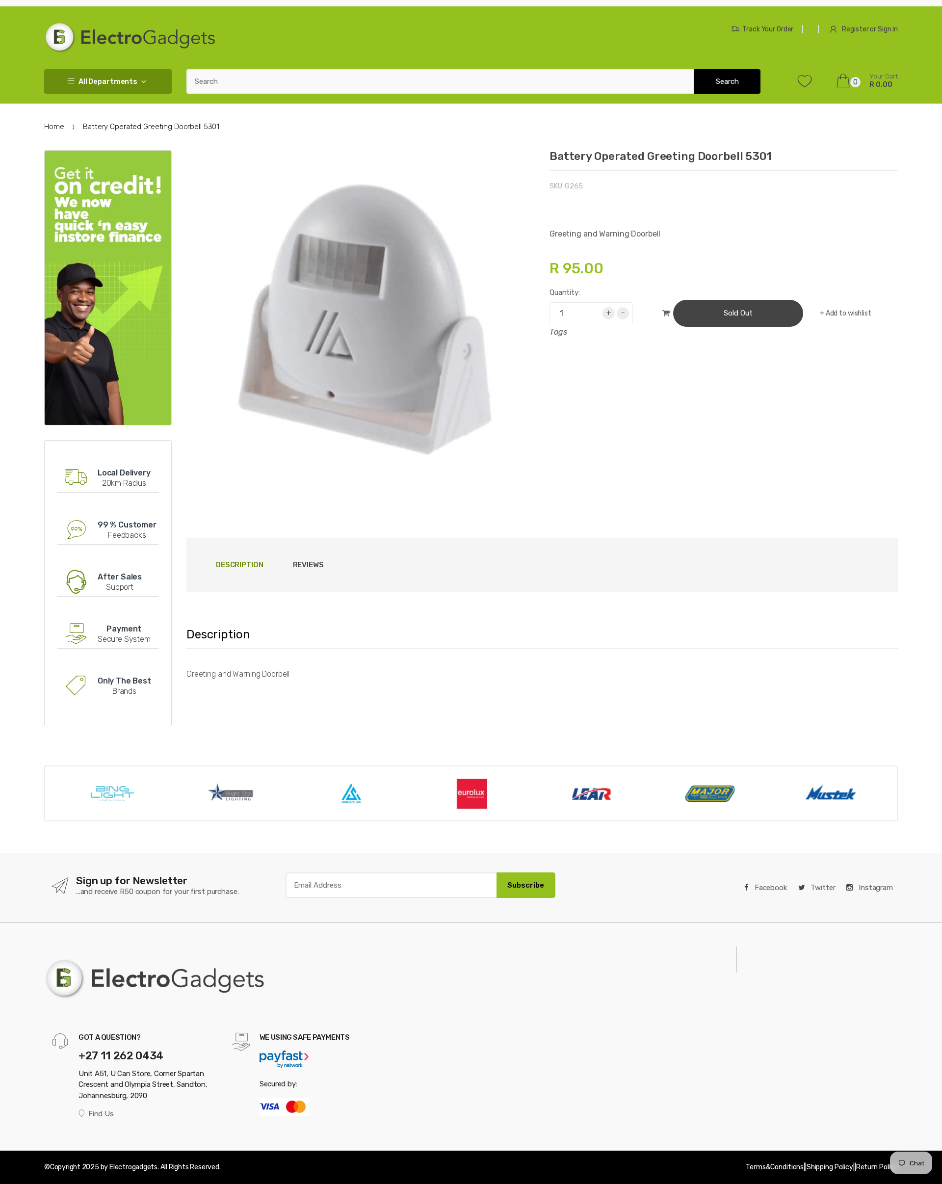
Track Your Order (767, 29)
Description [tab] (239, 564)
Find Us (100, 1113)
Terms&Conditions (775, 1167)
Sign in (888, 29)
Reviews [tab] (308, 564)
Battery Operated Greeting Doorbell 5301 (661, 156)
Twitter (822, 887)
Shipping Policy (830, 1167)
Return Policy (877, 1167)
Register (855, 29)
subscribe (525, 885)
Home (54, 126)
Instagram (875, 887)
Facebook (770, 887)
